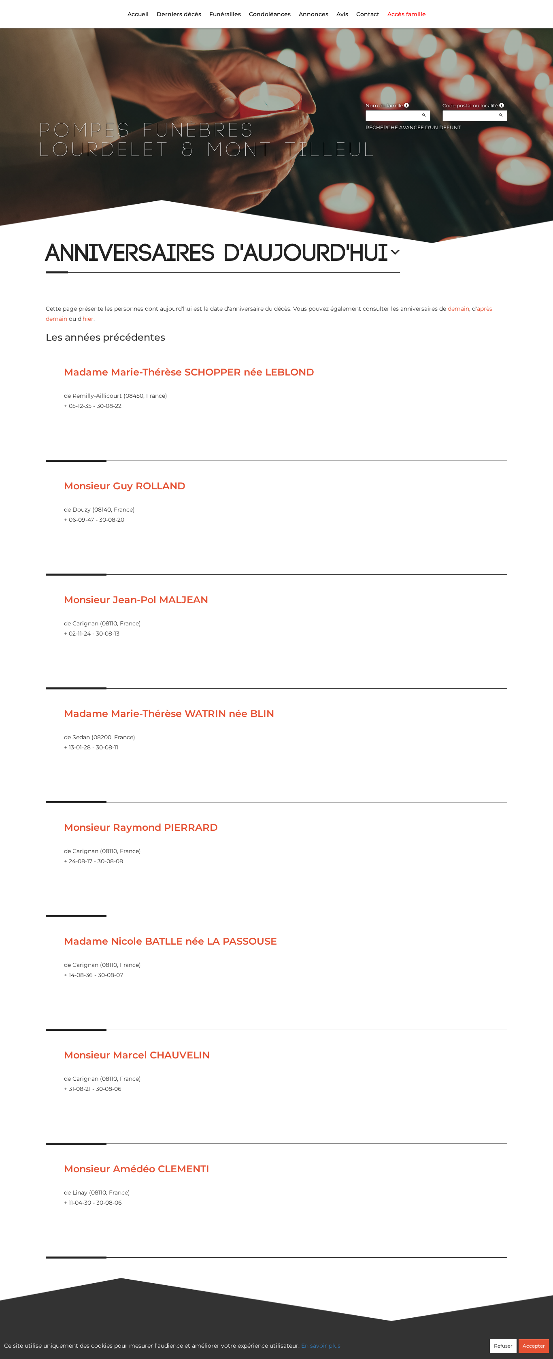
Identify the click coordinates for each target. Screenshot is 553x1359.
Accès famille (406, 14)
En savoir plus (320, 1345)
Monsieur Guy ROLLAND (124, 486)
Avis (342, 14)
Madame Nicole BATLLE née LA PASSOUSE (170, 941)
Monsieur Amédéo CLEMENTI (136, 1169)
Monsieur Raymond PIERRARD (141, 827)
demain (458, 308)
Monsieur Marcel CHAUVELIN (137, 1055)
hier (88, 318)
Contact (367, 14)
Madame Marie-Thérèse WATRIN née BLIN (169, 713)
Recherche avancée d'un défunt (413, 127)
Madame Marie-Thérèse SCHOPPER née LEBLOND (189, 372)
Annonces (313, 14)
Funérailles (225, 14)
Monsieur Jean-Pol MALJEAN (136, 600)
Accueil (138, 14)
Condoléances (270, 14)
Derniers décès (179, 14)
